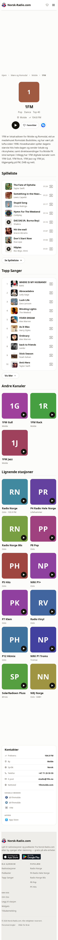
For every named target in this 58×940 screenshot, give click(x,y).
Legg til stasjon (9, 901)
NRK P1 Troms (39, 656)
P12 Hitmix (8, 656)
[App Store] (11, 857)
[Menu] (53, 5)
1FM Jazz (7, 459)
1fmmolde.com (46, 785)
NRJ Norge (37, 693)
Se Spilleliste (12, 260)
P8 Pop (34, 545)
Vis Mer (9, 375)
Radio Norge (9, 508)
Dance (27, 112)
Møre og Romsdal (19, 75)
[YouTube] (51, 186)
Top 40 (36, 112)
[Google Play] (31, 857)
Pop (20, 112)
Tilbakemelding (9, 910)
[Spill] (16, 125)
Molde (35, 75)
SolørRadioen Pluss (13, 693)
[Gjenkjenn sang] (43, 125)
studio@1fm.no (45, 779)
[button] (15, 406)
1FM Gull (7, 422)
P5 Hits (6, 582)
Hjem (4, 75)
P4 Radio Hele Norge (43, 508)
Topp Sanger (8, 877)
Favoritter (31, 125)
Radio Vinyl (37, 619)
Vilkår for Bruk (23, 925)
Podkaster (6, 873)
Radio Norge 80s (12, 545)
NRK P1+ (35, 582)
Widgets (5, 906)
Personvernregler (8, 925)
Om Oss (5, 897)
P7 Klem (7, 619)
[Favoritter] (47, 5)
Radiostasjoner (9, 868)
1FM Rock (36, 422)
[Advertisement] (29, 42)
